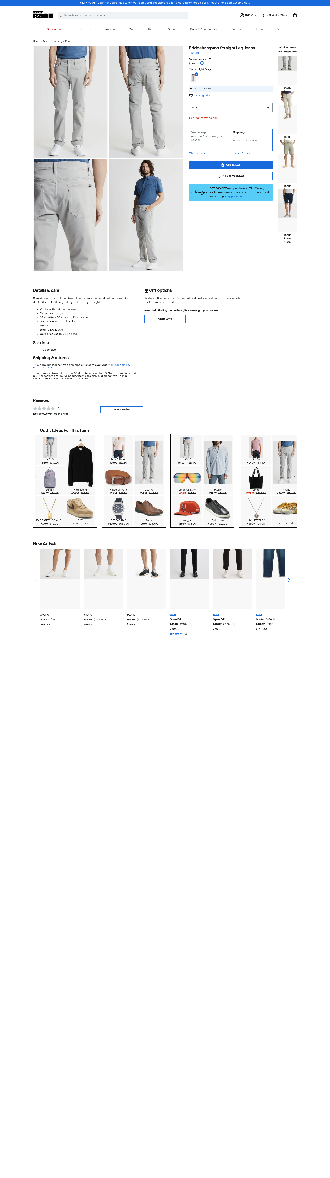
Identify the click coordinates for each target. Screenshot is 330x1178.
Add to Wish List (233, 176)
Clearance (54, 29)
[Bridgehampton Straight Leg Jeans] (287, 70)
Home (259, 29)
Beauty (236, 29)
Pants (68, 41)
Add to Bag (233, 165)
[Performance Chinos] (287, 119)
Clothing (57, 41)
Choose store (198, 153)
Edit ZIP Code (241, 153)
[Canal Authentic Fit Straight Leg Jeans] (276, 579)
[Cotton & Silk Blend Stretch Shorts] (287, 217)
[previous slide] (36, 567)
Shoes (172, 29)
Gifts (280, 29)
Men (132, 29)
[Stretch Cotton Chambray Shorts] (287, 168)
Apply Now (242, 3)
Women (110, 29)
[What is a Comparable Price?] (202, 63)
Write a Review (121, 410)
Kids (151, 29)
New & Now (83, 29)
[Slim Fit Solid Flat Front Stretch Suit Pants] (189, 579)
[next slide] (289, 567)
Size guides (203, 95)
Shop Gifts (165, 319)
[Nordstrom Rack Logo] (43, 14)
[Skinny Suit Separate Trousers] (232, 579)
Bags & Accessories (204, 29)
